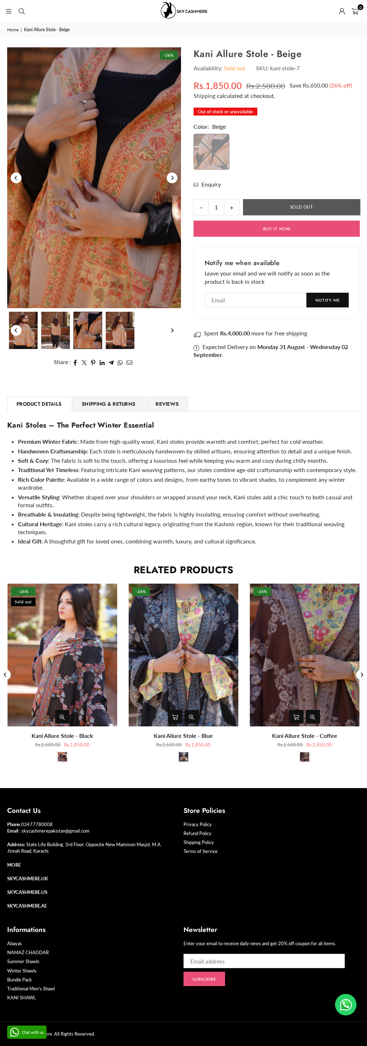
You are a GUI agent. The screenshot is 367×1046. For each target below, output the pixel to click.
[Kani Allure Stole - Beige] (23, 330)
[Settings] (341, 10)
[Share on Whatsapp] (120, 362)
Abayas (14, 943)
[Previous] (16, 178)
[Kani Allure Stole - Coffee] (304, 655)
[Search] (21, 10)
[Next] (172, 178)
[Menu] (8, 10)
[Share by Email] (130, 362)
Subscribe (204, 979)
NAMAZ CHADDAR (28, 952)
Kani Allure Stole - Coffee (304, 735)
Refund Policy (197, 833)
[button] (355, 10)
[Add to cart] (175, 717)
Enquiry (210, 184)
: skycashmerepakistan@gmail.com (54, 831)
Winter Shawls (22, 971)
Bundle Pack (19, 980)
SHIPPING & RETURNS (108, 403)
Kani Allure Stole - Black (62, 735)
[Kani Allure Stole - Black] (62, 655)
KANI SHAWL (21, 997)
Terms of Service (201, 851)
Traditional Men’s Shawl (31, 988)
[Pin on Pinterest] (93, 362)
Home (13, 29)
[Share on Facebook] (75, 362)
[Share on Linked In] (102, 362)
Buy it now (276, 228)
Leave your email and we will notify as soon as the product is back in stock (267, 277)
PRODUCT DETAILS (38, 403)
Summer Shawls (23, 961)
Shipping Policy (199, 842)
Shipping (204, 95)
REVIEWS (167, 403)
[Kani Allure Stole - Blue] (183, 655)
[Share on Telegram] (111, 362)
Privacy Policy (198, 824)
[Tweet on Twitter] (84, 362)
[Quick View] (62, 717)
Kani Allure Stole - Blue (183, 735)
